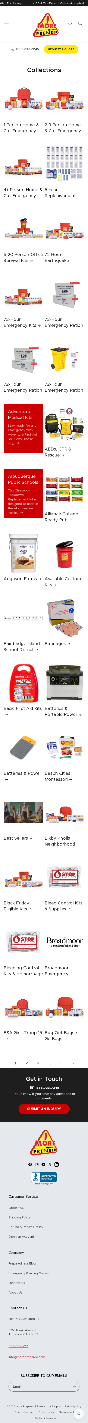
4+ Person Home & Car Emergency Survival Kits (23, 196)
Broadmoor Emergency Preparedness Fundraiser (59, 977)
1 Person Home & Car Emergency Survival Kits (21, 131)
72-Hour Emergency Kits (20, 322)
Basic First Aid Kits (23, 708)
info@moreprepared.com (27, 1357)
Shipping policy (68, 1412)
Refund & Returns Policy (26, 1227)
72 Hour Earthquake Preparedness (59, 261)
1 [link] (15, 1063)
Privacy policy (46, 1412)
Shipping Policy (19, 1217)
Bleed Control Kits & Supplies (63, 906)
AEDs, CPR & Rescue (58, 452)
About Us (15, 1292)
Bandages (55, 644)
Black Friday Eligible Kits (16, 906)
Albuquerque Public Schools (23, 479)
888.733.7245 (27, 49)
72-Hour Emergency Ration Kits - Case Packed (23, 390)
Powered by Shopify (49, 1406)
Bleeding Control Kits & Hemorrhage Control (23, 974)
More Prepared (25, 1406)
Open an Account (21, 1236)
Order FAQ (17, 1207)
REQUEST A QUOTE (61, 49)
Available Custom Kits (63, 582)
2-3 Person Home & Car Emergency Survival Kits (63, 131)
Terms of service (24, 1412)
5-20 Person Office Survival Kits (23, 258)
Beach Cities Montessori (57, 776)
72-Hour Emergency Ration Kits (64, 325)
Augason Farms (20, 579)
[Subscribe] (74, 1387)
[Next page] (73, 1063)
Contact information (46, 1418)
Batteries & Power (22, 773)
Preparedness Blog (22, 1263)
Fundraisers (17, 1283)
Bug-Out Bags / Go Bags (61, 1036)
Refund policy (73, 1406)
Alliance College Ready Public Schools (61, 520)
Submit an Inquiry (44, 1109)
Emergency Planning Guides (29, 1273)
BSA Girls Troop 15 (23, 1033)
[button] (6, 24)
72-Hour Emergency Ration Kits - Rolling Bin (64, 390)
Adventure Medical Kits (20, 415)
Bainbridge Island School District (22, 647)
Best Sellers (16, 838)
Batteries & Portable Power (61, 711)
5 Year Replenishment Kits (60, 196)
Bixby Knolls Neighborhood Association (60, 844)
